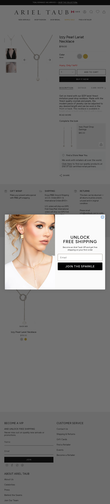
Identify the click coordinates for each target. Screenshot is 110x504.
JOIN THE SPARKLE (80, 266)
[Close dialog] (102, 217)
